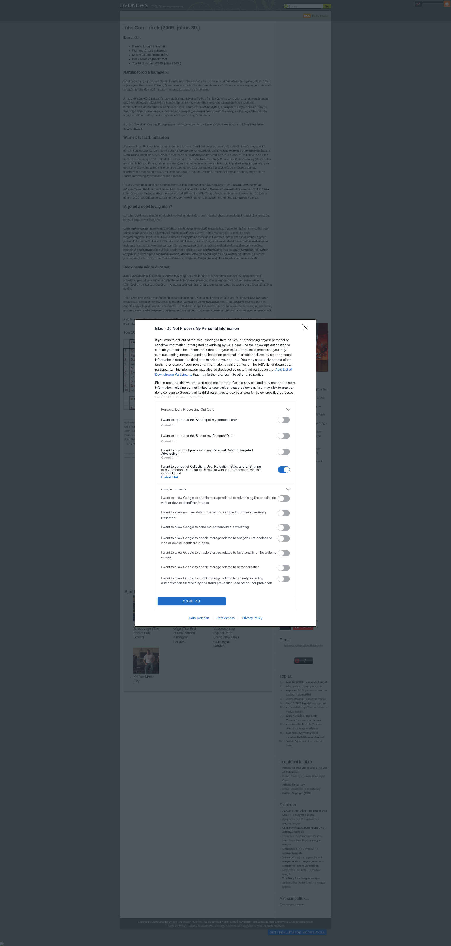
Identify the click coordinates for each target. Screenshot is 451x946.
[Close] (306, 328)
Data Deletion (199, 618)
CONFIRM (191, 601)
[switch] (284, 420)
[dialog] (225, 473)
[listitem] (225, 409)
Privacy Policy (252, 618)
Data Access (225, 618)
